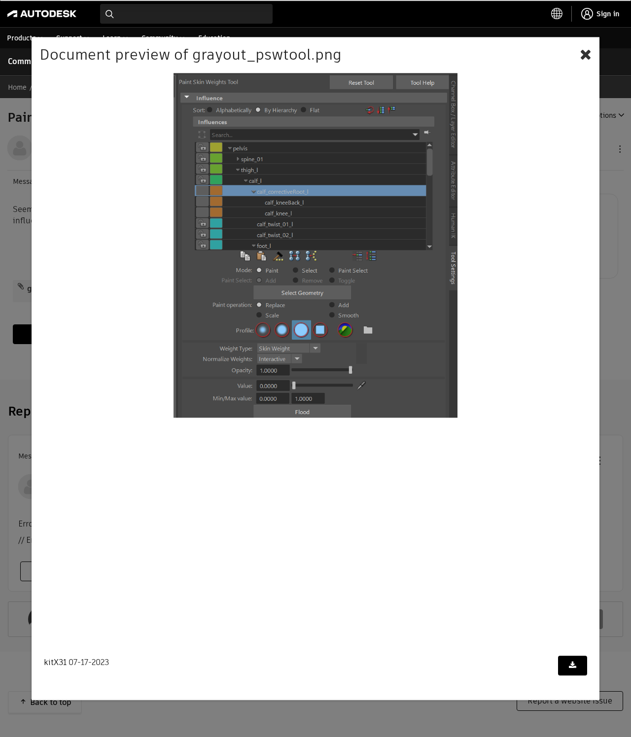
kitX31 (55, 662)
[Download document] (572, 666)
